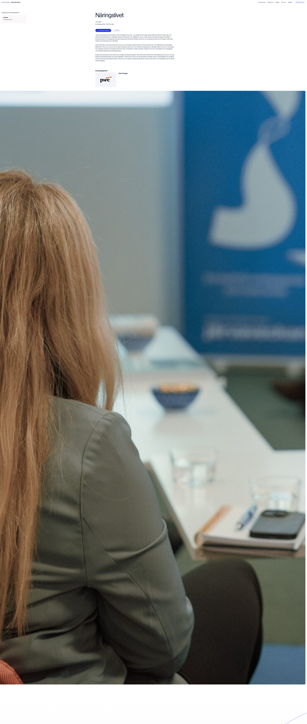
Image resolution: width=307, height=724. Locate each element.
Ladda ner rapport (104, 30)
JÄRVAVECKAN (15, 2)
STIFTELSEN (6, 2)
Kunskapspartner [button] (8, 19)
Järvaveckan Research (10, 12)
